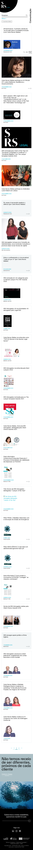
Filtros (3, 18)
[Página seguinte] (21, 748)
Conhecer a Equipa (7, 774)
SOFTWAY (22, 847)
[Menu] (30, 52)
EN (26, 52)
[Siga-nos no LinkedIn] (13, 831)
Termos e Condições (10, 842)
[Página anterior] (11, 748)
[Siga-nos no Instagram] (16, 831)
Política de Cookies (14, 843)
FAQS (21, 843)
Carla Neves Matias (7, 21)
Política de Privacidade (21, 842)
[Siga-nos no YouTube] (20, 831)
